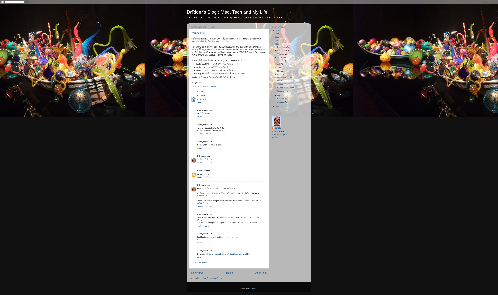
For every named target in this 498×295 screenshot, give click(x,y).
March (280, 95)
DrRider (200, 156)
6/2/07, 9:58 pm (203, 257)
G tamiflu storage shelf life (239, 254)
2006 (277, 44)
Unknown (201, 171)
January (280, 102)
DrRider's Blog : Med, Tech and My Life (227, 12)
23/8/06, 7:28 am (204, 243)
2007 (277, 41)
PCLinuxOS (281, 84)
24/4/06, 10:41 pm (204, 206)
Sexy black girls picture (218, 254)
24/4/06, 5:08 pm (204, 177)
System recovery (283, 91)
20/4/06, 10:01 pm (204, 117)
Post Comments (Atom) (212, 278)
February (281, 99)
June (279, 68)
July (279, 64)
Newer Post (197, 272)
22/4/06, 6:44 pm (204, 134)
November (281, 50)
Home (229, 272)
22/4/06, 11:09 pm (204, 163)
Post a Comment (201, 262)
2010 (277, 30)
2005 (277, 106)
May (279, 71)
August (280, 61)
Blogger (254, 288)
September (282, 57)
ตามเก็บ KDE (198, 33)
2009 (277, 34)
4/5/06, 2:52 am (203, 226)
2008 (277, 37)
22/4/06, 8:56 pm (204, 148)
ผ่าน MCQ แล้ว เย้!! (284, 77)
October (280, 54)
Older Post (261, 272)
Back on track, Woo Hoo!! (287, 88)
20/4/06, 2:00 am (204, 102)
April (279, 74)
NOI (198, 96)
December (281, 47)
